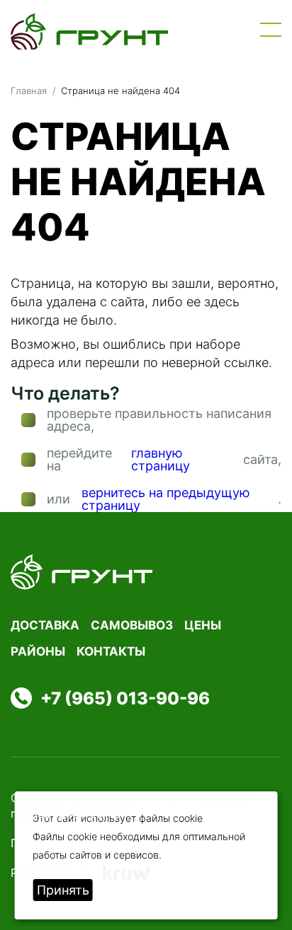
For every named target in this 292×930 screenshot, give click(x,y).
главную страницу (160, 459)
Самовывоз (132, 625)
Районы (38, 651)
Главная (29, 90)
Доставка (45, 625)
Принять (63, 890)
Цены (202, 625)
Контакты (111, 651)
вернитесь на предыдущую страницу (166, 499)
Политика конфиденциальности (100, 843)
